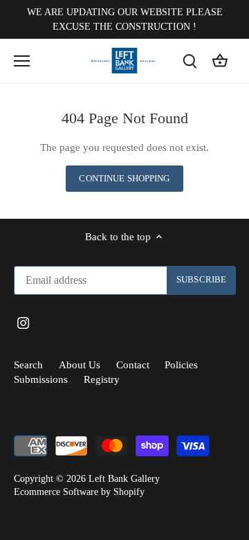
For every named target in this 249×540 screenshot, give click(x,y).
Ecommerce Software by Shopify (79, 492)
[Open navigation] (22, 60)
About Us (79, 364)
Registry (102, 379)
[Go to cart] (220, 61)
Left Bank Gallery (124, 479)
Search (28, 364)
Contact (132, 364)
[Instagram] (23, 322)
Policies (181, 364)
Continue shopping (124, 178)
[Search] (189, 61)
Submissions (41, 379)
